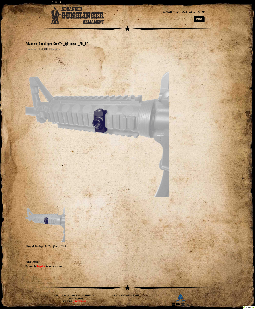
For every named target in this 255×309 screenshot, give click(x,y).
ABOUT (170, 2)
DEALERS (191, 2)
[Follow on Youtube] (60, 2)
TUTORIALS (180, 2)
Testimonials (126, 295)
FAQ (178, 11)
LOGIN (184, 11)
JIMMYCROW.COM (79, 301)
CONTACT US (194, 11)
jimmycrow (32, 49)
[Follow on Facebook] (52, 2)
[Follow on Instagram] (56, 2)
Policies (115, 295)
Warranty (139, 295)
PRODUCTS (167, 11)
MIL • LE (201, 2)
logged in (41, 266)
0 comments (55, 49)
